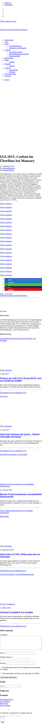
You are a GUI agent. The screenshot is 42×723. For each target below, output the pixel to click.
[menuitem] (23, 3)
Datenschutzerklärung (16, 709)
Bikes (6, 60)
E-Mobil (7, 50)
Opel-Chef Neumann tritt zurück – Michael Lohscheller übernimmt (20, 435)
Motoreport (4, 703)
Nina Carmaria (5, 705)
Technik (12, 66)
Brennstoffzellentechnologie (19, 54)
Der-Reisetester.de (6, 699)
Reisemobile (8, 58)
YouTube (7, 76)
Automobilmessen (15, 46)
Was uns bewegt (10, 74)
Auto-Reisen (13, 70)
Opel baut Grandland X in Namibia (16, 612)
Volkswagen (17, 338)
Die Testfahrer (5, 701)
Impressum (4, 709)
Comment (3, 635)
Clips (6, 42)
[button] (8, 280)
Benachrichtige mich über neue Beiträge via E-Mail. (21, 673)
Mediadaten (8, 5)
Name (3, 653)
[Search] (10, 686)
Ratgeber (7, 64)
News (6, 44)
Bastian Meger (9, 170)
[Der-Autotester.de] (21, 23)
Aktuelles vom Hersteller (18, 48)
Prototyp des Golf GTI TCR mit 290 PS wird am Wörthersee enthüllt (20, 379)
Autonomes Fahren (16, 52)
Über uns (7, 3)
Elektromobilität (14, 56)
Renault (2, 454)
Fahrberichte (8, 40)
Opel (6, 396)
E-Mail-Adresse (6, 657)
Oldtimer (12, 72)
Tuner (6, 293)
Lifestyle (7, 68)
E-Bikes (12, 62)
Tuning (10, 293)
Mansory (2, 293)
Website (3, 663)
